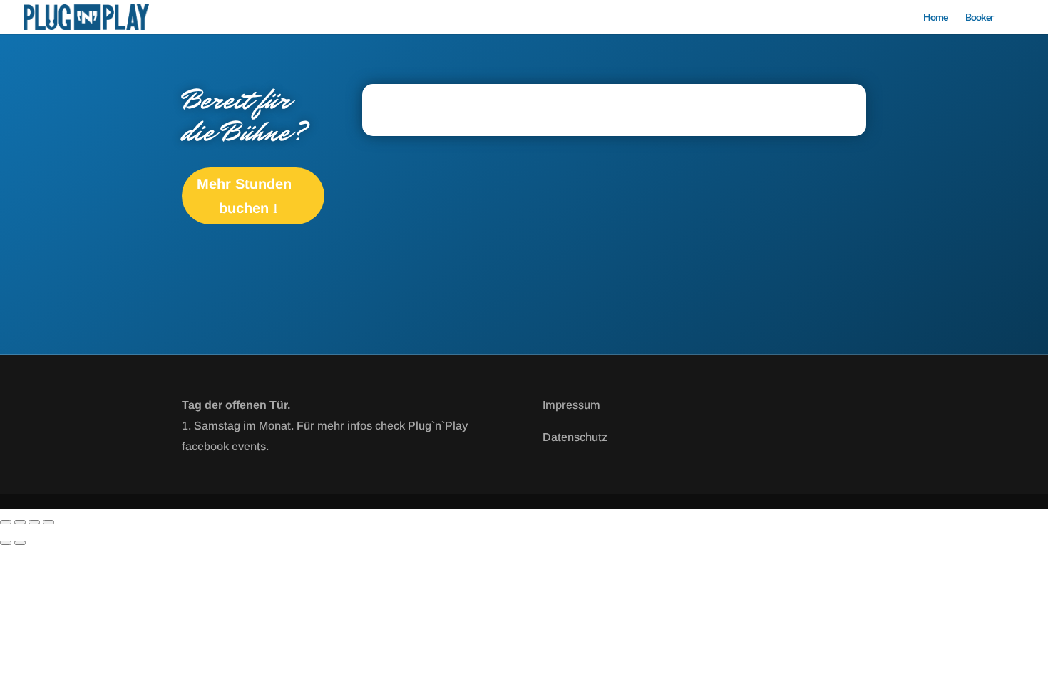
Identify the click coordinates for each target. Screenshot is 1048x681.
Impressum (571, 405)
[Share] (34, 522)
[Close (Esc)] (48, 522)
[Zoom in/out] (5, 522)
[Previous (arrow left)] (5, 543)
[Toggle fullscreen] (20, 522)
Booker (979, 17)
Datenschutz (575, 437)
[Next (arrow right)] (20, 543)
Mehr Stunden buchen (244, 196)
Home (935, 17)
